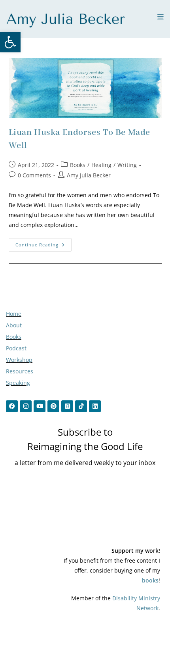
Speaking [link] (18, 382)
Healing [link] (101, 165)
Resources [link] (19, 371)
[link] (10, 42)
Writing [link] (127, 165)
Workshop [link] (19, 359)
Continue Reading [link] (43, 243)
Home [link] (13, 313)
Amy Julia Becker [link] (89, 175)
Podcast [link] (16, 348)
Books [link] (77, 165)
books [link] (150, 580)
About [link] (14, 325)
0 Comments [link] (34, 175)
